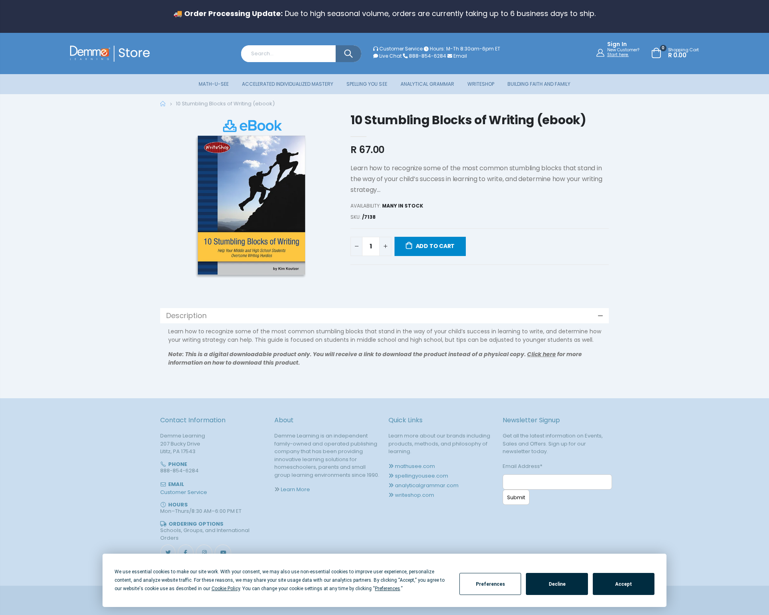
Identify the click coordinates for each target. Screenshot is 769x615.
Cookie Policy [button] (225, 588)
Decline (557, 584)
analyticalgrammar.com (427, 485)
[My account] (601, 52)
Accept (623, 584)
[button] (384, 315)
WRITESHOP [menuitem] (480, 84)
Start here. (618, 55)
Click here (541, 354)
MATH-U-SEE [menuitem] (214, 84)
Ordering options (196, 524)
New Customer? (623, 50)
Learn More (295, 489)
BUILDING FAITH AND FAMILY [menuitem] (538, 84)
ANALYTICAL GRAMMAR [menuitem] (427, 84)
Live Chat (390, 55)
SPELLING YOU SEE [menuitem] (366, 84)
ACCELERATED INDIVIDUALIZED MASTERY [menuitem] (287, 84)
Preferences (490, 584)
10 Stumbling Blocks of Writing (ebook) (468, 120)
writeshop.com (414, 495)
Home (163, 103)
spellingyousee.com (421, 476)
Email (459, 55)
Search (348, 53)
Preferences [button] (387, 588)
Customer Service (401, 48)
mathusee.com (415, 466)
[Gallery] (251, 204)
